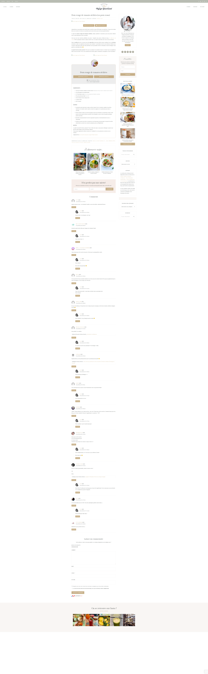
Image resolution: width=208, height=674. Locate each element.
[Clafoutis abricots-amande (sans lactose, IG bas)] (127, 102)
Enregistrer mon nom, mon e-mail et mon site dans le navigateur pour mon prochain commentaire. (91, 586)
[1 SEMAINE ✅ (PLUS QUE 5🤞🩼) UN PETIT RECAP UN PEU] (91, 620)
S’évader (188, 6)
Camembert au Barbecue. (92, 334)
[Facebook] (122, 52)
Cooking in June (79, 464)
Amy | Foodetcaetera (80, 223)
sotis (77, 200)
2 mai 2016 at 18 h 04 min (80, 225)
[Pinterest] (125, 52)
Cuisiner (11, 6)
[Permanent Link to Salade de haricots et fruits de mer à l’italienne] (107, 170)
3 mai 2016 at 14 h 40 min (80, 276)
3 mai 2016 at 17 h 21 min (80, 328)
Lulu (81, 210)
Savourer (18, 6)
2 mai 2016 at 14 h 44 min (80, 201)
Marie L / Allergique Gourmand (82, 247)
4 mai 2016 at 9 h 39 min (80, 384)
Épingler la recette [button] (104, 76)
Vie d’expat (202, 6)
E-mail (73, 573)
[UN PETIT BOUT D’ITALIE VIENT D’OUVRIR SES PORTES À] (129, 620)
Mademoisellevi (79, 432)
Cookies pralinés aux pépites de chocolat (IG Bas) (128, 140)
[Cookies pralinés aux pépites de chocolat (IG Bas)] (127, 133)
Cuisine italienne (99, 140)
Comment (74, 550)
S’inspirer (195, 6)
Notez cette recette (76, 545)
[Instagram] (128, 52)
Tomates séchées (86, 142)
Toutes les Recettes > (127, 144)
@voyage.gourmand (104, 611)
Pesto (73, 142)
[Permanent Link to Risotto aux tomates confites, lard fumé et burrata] (80, 170)
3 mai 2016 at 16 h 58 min (80, 303)
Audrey (77, 383)
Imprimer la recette (101, 25)
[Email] (133, 52)
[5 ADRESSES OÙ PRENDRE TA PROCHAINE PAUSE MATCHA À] (116, 620)
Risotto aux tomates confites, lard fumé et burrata (80, 173)
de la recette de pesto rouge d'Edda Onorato (88, 134)
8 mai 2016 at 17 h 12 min (84, 510)
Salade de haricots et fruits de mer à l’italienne (107, 172)
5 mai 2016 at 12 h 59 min (84, 371)
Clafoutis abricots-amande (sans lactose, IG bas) (127, 109)
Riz (75, 142)
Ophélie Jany (78, 301)
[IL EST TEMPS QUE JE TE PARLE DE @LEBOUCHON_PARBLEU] (79, 620)
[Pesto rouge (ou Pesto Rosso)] (78, 21)
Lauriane (78, 407)
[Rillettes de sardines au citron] (127, 88)
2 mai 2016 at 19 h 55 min (80, 249)
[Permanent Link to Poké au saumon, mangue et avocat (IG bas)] (93, 170)
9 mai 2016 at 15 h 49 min (80, 523)
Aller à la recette (89, 25)
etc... (104, 140)
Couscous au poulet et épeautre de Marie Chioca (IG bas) (128, 125)
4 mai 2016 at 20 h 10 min (80, 434)
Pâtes (114, 140)
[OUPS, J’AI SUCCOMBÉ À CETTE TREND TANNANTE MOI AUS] (104, 620)
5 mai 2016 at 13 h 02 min (84, 212)
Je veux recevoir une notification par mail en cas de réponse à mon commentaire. (91, 588)
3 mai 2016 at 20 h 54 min (80, 355)
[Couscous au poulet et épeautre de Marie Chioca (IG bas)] (127, 117)
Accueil (5, 6)
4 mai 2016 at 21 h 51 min (80, 465)
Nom (73, 566)
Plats (101, 18)
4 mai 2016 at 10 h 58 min (80, 408)
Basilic (94, 140)
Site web (73, 579)
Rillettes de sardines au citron (128, 95)
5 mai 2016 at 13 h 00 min (84, 315)
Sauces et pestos (79, 142)
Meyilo (77, 274)
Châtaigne (78, 354)
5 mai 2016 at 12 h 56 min (84, 449)
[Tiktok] (130, 52)
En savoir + (128, 45)
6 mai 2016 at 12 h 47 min (80, 500)
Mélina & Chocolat (80, 327)
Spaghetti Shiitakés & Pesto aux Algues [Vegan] (95, 476)
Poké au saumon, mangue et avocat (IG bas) (93, 172)
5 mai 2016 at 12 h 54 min (84, 485)
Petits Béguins (79, 522)
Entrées (98, 18)
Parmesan (111, 140)
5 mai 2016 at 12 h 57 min (84, 395)
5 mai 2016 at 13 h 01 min (84, 288)
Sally (77, 498)
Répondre (73, 207)
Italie (107, 140)
